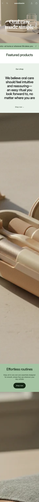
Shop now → (19, 107)
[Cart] (36, 3)
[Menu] (2, 3)
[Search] (7, 3)
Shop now (19, 385)
